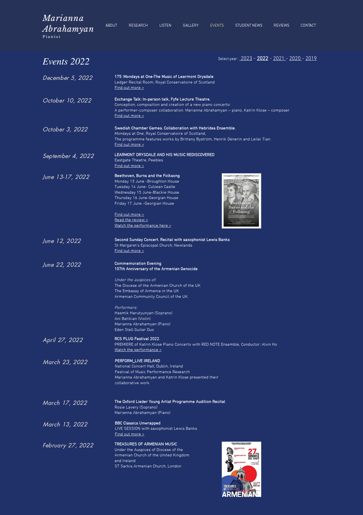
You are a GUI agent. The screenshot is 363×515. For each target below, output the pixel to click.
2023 (245, 58)
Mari (53, 18)
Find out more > (129, 87)
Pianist (52, 36)
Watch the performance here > (143, 225)
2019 (311, 58)
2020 (295, 58)
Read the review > (131, 220)
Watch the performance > (138, 349)
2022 (262, 58)
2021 (279, 58)
